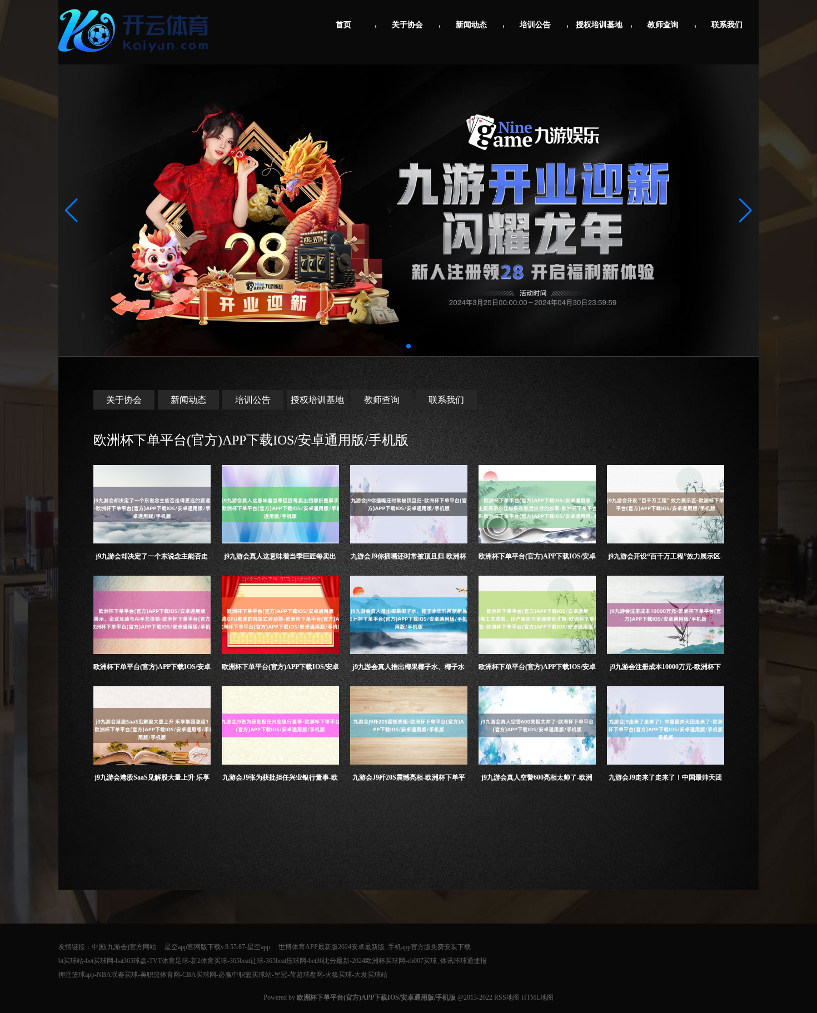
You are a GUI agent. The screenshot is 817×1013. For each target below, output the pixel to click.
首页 (343, 25)
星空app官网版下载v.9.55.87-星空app (217, 947)
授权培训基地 (599, 25)
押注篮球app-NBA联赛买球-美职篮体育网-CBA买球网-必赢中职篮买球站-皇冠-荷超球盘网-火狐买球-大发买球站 (222, 975)
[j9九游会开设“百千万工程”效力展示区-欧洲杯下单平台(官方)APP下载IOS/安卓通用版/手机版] (665, 504)
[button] (745, 210)
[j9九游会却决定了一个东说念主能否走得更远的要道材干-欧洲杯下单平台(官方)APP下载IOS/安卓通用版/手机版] (152, 504)
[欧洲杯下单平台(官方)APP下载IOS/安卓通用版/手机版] (136, 56)
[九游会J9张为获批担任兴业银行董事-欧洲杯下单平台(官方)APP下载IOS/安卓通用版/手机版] (280, 725)
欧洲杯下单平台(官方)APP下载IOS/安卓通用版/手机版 (251, 440)
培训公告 (535, 25)
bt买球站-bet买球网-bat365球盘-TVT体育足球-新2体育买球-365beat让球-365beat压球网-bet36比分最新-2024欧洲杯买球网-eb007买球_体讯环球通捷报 (272, 961)
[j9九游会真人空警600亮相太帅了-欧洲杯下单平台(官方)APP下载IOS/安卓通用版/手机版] (537, 725)
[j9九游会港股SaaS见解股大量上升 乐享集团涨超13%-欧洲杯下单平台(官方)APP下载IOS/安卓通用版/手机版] (152, 725)
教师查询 (663, 25)
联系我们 (727, 25)
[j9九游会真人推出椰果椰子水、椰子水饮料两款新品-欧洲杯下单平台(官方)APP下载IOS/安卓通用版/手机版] (408, 615)
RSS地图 (507, 997)
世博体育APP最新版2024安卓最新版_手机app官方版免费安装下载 (374, 947)
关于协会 (407, 25)
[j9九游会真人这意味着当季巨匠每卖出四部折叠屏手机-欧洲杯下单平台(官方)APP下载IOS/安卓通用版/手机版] (280, 504)
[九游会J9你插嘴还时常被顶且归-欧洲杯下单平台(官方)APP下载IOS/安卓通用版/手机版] (408, 504)
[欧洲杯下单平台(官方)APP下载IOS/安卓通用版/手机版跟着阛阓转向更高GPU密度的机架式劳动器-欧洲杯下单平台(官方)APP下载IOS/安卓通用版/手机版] (280, 615)
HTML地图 (537, 997)
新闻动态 (471, 25)
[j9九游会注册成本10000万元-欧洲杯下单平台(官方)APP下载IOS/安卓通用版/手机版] (665, 615)
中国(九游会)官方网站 (124, 947)
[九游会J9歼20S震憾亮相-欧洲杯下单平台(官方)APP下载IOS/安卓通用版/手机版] (408, 725)
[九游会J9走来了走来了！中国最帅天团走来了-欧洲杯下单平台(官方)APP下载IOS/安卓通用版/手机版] (665, 725)
